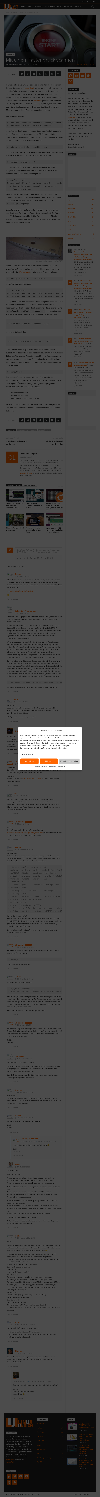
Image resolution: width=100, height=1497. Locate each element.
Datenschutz (52, 766)
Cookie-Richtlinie (41, 766)
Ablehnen (48, 761)
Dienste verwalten (28, 754)
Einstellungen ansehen (69, 761)
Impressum (61, 766)
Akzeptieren (29, 761)
